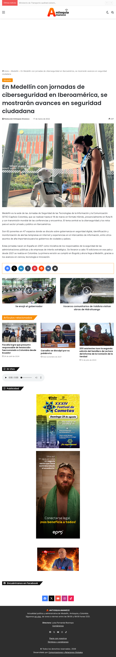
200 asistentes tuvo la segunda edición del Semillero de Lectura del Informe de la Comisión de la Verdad (96, 352)
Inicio (6, 71)
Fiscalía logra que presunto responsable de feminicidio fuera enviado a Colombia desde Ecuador (19, 348)
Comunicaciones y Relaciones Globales (66, 652)
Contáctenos (58, 626)
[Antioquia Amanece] (58, 12)
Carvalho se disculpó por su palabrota (55, 352)
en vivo (38, 616)
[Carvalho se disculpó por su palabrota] (58, 335)
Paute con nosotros (58, 638)
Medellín (15, 71)
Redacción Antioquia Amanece (16, 119)
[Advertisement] (58, 48)
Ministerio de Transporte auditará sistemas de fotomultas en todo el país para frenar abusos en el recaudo (66, 3)
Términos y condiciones (58, 642)
